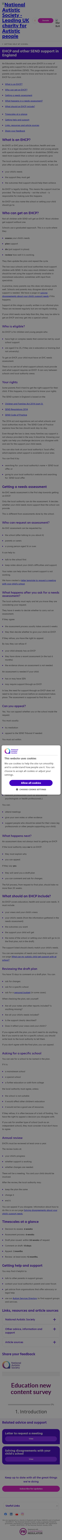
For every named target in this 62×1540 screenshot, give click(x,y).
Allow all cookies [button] (31, 782)
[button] (31, 789)
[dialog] (31, 770)
